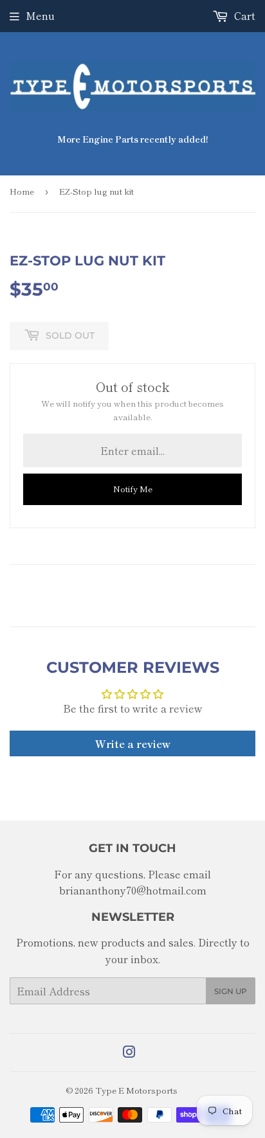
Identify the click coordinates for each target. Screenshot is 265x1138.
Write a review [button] (132, 743)
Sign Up (230, 991)
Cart (243, 15)
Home (22, 191)
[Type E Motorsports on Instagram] (129, 1052)
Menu (40, 15)
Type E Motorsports (136, 1090)
